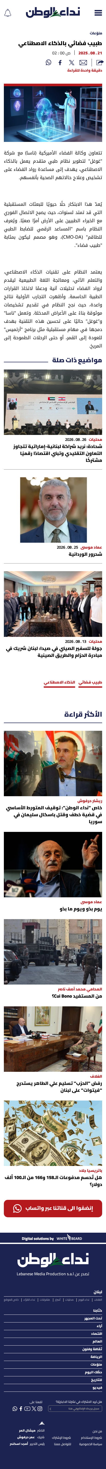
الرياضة (96, 1357)
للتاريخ (96, 1380)
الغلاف (98, 1300)
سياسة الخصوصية (90, 1444)
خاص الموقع (11, 1300)
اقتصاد (96, 1333)
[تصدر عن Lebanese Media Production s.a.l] (53, 1258)
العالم (97, 1341)
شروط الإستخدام (91, 1438)
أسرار (57, 1300)
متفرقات (45, 1300)
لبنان (98, 1292)
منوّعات (96, 33)
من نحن (97, 1431)
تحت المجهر (93, 1318)
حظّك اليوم (93, 1372)
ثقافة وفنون (92, 1349)
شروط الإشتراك (61, 1438)
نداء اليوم (83, 1300)
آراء (99, 1326)
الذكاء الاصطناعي (59, 682)
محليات (69, 1300)
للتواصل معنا (62, 1444)
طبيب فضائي (90, 682)
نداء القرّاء (29, 1300)
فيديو (97, 1387)
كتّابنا (97, 1310)
